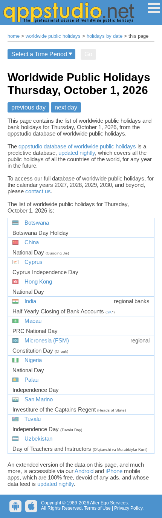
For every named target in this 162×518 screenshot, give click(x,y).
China (31, 242)
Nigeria (33, 360)
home (14, 36)
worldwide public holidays (53, 36)
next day (66, 107)
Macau (32, 321)
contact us (38, 191)
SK (109, 312)
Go (88, 54)
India (30, 301)
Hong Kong (38, 282)
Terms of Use (97, 508)
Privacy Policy (128, 508)
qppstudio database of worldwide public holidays (77, 146)
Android (84, 471)
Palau (31, 380)
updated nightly (76, 153)
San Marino (38, 399)
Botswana (36, 223)
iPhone (113, 471)
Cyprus (33, 262)
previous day (28, 107)
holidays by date (104, 36)
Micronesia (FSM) (46, 341)
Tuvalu (32, 419)
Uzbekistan (38, 439)
